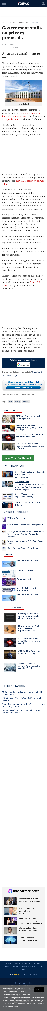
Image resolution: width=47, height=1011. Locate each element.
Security (34, 22)
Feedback (8, 966)
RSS (23, 969)
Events (8, 554)
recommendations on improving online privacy (21, 114)
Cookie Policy (35, 1003)
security (26, 402)
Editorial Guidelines (28, 963)
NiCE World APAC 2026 (27, 561)
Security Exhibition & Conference (26, 589)
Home (4, 22)
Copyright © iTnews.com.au (11, 395)
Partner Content (14, 466)
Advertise (16, 966)
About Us (17, 963)
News (12, 22)
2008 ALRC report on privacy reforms (23, 182)
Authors (39, 963)
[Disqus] (23, 750)
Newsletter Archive (28, 966)
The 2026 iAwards (25, 571)
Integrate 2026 (24, 579)
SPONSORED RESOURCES (16, 512)
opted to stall (12, 119)
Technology (23, 22)
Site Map (39, 966)
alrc (10, 402)
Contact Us (8, 963)
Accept (39, 989)
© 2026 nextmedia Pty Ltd (28, 974)
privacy (17, 402)
